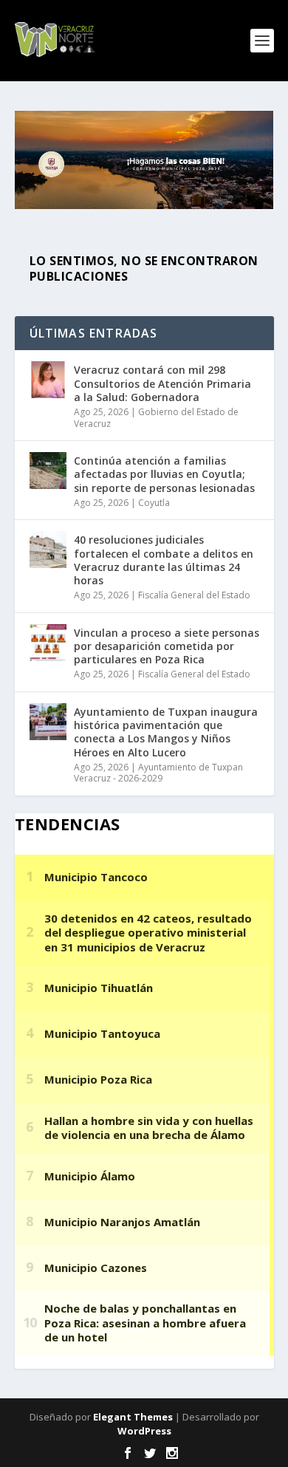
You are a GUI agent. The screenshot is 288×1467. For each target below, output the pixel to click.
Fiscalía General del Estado (194, 595)
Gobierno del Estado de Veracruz (156, 418)
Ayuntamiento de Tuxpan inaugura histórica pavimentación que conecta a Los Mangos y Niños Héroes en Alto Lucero (166, 732)
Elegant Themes (133, 1416)
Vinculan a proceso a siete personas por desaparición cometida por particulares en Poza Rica (166, 646)
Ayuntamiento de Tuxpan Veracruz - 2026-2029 (158, 773)
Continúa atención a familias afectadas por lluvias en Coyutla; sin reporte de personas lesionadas (164, 474)
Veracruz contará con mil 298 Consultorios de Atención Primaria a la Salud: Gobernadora (162, 383)
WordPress (144, 1430)
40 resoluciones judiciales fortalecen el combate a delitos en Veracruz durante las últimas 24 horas (163, 560)
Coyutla (154, 502)
